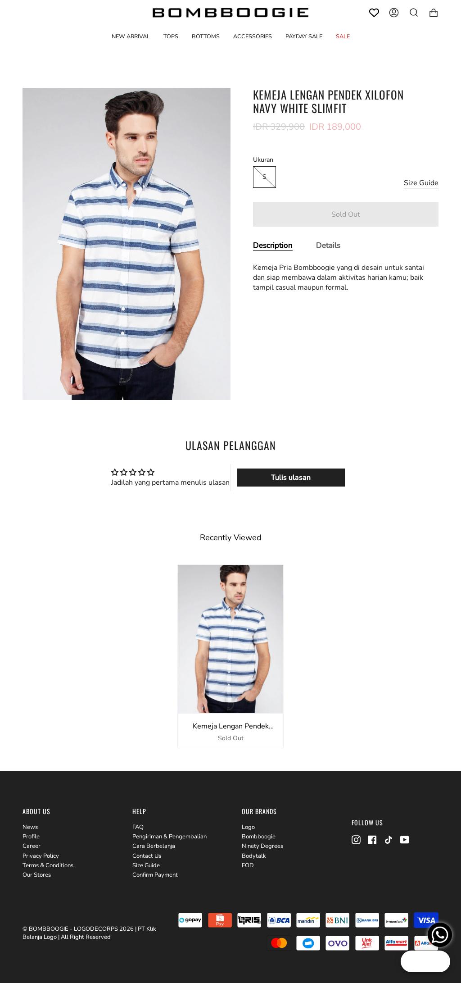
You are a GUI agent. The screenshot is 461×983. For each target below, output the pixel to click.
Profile (31, 837)
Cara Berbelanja (153, 846)
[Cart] (433, 12)
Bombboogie (259, 837)
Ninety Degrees (262, 846)
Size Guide (421, 183)
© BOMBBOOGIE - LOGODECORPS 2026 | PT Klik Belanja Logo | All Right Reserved (89, 933)
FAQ (138, 827)
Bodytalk (254, 856)
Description (273, 245)
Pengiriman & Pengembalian (169, 837)
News (30, 827)
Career (32, 846)
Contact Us (146, 856)
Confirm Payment (155, 875)
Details (328, 245)
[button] (171, 36)
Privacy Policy (41, 856)
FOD (248, 865)
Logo (248, 827)
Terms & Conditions (48, 865)
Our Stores (37, 875)
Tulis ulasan (291, 477)
